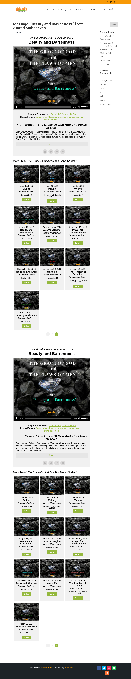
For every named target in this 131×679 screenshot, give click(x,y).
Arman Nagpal (105, 60)
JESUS (68, 10)
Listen (26, 199)
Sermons (103, 92)
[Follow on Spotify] (114, 668)
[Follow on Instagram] (109, 668)
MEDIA (77, 10)
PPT (53, 144)
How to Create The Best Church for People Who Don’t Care (109, 46)
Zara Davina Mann (107, 64)
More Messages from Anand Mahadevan (61, 117)
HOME (45, 10)
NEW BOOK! (107, 10)
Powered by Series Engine (80, 341)
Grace (38, 117)
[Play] (17, 107)
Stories (102, 100)
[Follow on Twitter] (104, 668)
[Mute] (79, 107)
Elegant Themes (47, 667)
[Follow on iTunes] (107, 673)
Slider (102, 96)
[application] (52, 106)
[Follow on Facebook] (99, 668)
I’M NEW (56, 10)
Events (102, 88)
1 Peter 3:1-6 (55, 114)
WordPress (68, 667)
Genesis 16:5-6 (69, 114)
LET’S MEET (92, 10)
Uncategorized (105, 104)
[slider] (48, 107)
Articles (103, 84)
